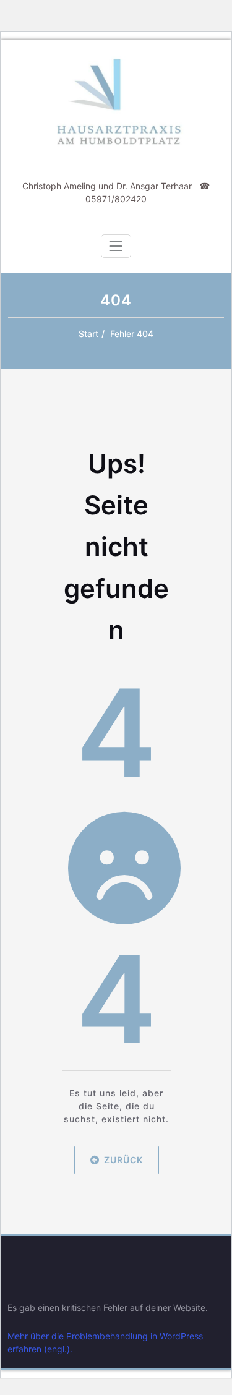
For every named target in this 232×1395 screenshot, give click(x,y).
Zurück (122, 1159)
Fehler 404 (131, 333)
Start (88, 333)
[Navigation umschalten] (116, 246)
